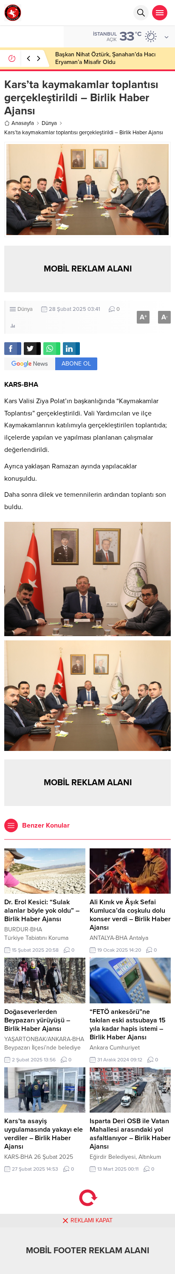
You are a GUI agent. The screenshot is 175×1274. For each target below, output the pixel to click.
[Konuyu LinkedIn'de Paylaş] (71, 348)
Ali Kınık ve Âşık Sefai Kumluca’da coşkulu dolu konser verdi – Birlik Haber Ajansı (130, 915)
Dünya (49, 123)
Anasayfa (22, 123)
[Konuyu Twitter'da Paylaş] (32, 348)
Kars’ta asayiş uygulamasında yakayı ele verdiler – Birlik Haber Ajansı (43, 1134)
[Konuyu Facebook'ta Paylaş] (12, 348)
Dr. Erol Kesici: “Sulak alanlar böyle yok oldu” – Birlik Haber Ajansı (41, 910)
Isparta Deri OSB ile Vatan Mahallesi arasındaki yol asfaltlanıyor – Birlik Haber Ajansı (130, 1134)
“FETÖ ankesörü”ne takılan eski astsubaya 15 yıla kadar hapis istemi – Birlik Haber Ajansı (128, 1024)
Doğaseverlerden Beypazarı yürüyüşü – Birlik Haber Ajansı (37, 1020)
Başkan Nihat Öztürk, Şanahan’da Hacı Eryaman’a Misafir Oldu (105, 58)
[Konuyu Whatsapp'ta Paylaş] (51, 348)
